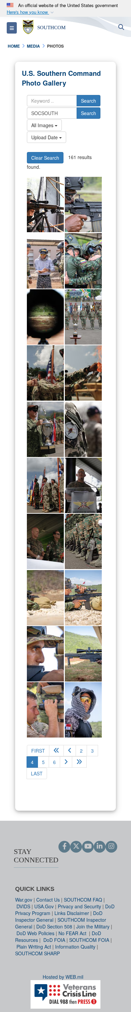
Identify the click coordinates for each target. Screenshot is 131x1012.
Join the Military (93, 926)
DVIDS (23, 906)
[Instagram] (111, 846)
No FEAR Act (73, 933)
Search (88, 100)
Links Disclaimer (71, 913)
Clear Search (45, 157)
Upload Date (45, 137)
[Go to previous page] (69, 750)
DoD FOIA (54, 940)
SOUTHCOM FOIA (89, 940)
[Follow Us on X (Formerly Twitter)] (76, 846)
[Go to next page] (66, 762)
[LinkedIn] (99, 846)
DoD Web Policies (35, 933)
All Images (43, 125)
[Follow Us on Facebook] (64, 846)
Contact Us (48, 899)
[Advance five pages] (79, 762)
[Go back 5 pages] (56, 750)
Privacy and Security (79, 906)
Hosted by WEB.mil (63, 976)
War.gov (23, 899)
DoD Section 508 (54, 926)
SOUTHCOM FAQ (83, 899)
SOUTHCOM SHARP (37, 953)
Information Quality (75, 946)
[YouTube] (88, 846)
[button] (31, 12)
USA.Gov (44, 906)
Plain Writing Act (33, 946)
